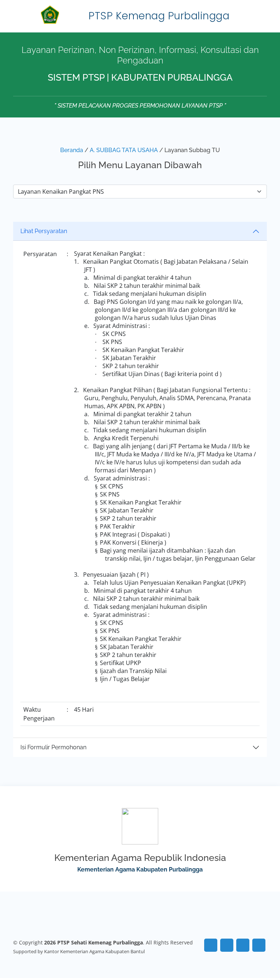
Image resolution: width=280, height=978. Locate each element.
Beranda (71, 150)
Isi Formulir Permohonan (53, 747)
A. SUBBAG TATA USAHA (124, 150)
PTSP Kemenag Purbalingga (159, 16)
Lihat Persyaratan (43, 231)
